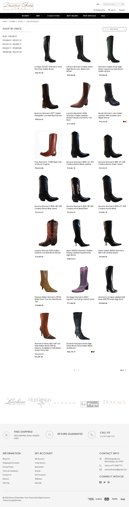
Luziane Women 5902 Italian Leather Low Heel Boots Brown (48, 251)
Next (122, 370)
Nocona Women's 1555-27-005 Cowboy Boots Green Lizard (111, 163)
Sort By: (106, 29)
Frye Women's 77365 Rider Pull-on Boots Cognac (48, 163)
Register (122, 10)
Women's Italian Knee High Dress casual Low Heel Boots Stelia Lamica (110, 69)
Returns (6, 479)
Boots (20, 21)
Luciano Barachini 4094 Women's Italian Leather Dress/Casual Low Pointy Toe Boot (79, 116)
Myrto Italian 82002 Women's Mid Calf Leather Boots (111, 251)
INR (98, 4)
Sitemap (6, 483)
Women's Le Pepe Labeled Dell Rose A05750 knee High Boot (111, 298)
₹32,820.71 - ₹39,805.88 (12, 48)
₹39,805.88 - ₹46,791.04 (12, 52)
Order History (40, 463)
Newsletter (39, 467)
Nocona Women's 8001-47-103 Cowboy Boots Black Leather (80, 163)
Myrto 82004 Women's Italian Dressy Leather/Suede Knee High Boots (79, 252)
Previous (2, 405)
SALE (103, 15)
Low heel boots (32, 21)
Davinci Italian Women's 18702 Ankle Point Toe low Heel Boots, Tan (48, 299)
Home (5, 21)
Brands (38, 471)
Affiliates (38, 479)
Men (38, 15)
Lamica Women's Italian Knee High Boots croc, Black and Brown (79, 69)
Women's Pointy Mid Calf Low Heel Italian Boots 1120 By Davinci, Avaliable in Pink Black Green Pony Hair (48, 347)
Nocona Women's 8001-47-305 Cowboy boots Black (112, 207)
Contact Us (7, 475)
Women (25, 15)
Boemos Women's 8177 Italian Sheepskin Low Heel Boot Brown (48, 114)
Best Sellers (72, 15)
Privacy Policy (8, 467)
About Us (6, 459)
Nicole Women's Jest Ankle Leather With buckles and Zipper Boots (110, 115)
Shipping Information (11, 463)
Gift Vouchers (40, 475)
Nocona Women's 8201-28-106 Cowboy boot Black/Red (80, 207)
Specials (38, 483)
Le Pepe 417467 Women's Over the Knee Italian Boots (48, 68)
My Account (39, 459)
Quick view (48, 61)
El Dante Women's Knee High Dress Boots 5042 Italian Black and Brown (79, 345)
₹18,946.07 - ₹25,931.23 (12, 40)
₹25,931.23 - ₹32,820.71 (12, 44)
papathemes (16, 500)
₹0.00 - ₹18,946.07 (10, 36)
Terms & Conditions (10, 471)
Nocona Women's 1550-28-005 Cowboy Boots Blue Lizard (48, 207)
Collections (53, 15)
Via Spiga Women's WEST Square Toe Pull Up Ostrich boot (80, 298)
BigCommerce (44, 498)
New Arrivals (89, 15)
